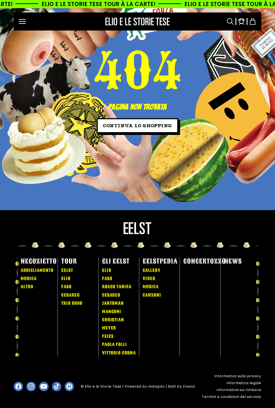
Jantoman (113, 303)
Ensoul (189, 386)
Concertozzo (204, 261)
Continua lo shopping (137, 125)
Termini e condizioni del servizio (231, 396)
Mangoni (111, 312)
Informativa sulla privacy (237, 376)
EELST (67, 270)
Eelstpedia (160, 261)
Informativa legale (244, 382)
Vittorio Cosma (119, 353)
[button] (22, 21)
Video (149, 278)
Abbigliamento (37, 270)
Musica (29, 278)
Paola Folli (114, 344)
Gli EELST (116, 261)
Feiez (108, 336)
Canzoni (152, 295)
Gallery (151, 270)
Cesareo (70, 295)
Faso (66, 287)
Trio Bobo (71, 303)
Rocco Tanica (117, 287)
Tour (69, 261)
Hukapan (156, 386)
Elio (65, 278)
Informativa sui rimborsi (239, 389)
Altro (27, 287)
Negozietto (39, 261)
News (233, 261)
